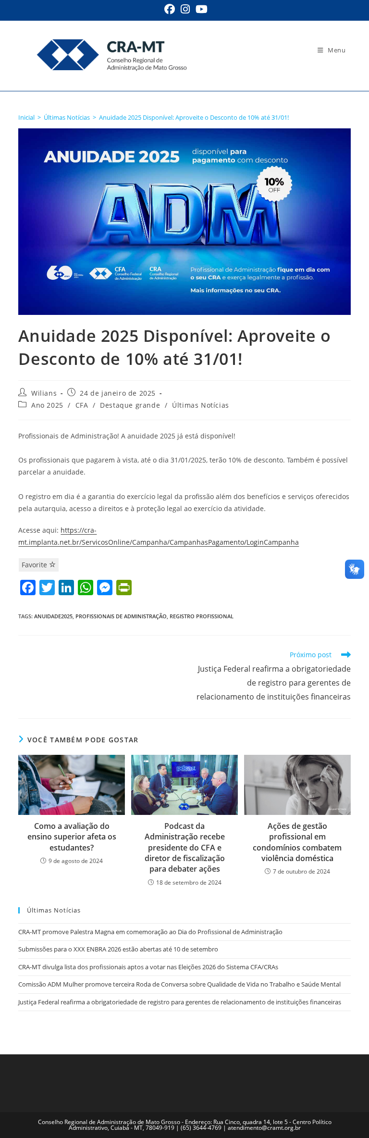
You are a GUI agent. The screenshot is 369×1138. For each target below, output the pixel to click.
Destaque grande (130, 405)
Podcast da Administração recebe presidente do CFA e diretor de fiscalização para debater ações (185, 848)
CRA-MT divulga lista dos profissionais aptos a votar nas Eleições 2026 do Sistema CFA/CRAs (149, 967)
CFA (81, 405)
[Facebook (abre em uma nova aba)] (169, 9)
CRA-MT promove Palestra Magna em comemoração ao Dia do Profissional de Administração (150, 931)
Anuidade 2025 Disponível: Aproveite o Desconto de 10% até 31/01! (194, 117)
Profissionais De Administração (121, 616)
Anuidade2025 (53, 616)
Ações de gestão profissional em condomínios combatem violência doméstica (297, 842)
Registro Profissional (202, 616)
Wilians (44, 393)
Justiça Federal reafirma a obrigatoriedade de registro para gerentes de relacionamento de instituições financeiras (179, 1002)
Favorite (35, 564)
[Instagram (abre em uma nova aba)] (185, 9)
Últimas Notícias (200, 405)
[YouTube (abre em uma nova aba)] (200, 9)
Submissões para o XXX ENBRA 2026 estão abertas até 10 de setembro (118, 949)
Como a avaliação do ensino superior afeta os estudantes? (71, 837)
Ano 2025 (47, 405)
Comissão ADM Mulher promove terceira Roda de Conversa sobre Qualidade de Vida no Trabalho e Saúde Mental (179, 984)
